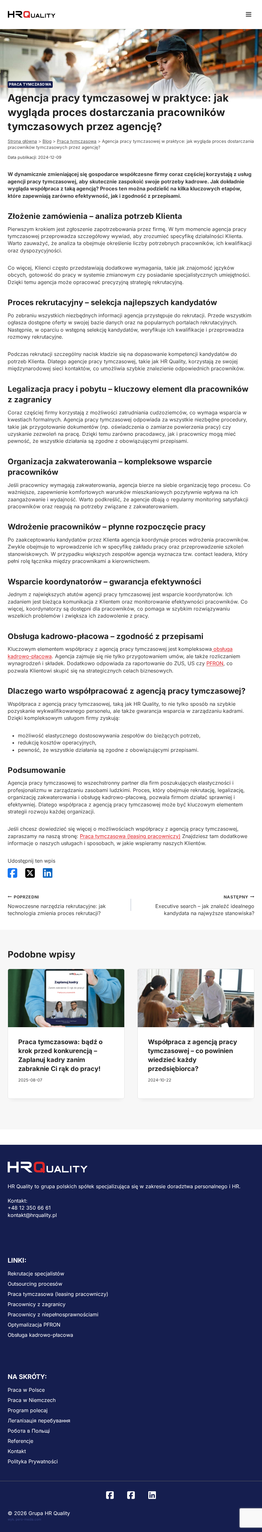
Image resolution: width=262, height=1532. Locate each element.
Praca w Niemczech (32, 1400)
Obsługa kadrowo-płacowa (40, 1335)
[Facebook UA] (131, 1495)
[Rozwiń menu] (248, 14)
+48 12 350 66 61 (29, 1208)
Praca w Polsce (26, 1390)
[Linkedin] (152, 1495)
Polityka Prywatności (33, 1461)
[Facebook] (110, 1495)
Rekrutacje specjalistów (36, 1273)
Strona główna (22, 141)
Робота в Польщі (29, 1431)
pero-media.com (28, 1519)
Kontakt (17, 1451)
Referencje (20, 1441)
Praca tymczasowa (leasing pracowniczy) (130, 836)
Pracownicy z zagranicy (37, 1304)
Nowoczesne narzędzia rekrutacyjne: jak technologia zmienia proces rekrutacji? (57, 906)
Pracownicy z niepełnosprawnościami (53, 1314)
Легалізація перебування (39, 1420)
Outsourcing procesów (35, 1284)
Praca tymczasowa (30, 84)
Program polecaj (28, 1410)
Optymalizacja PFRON (34, 1324)
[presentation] (66, 998)
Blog (46, 141)
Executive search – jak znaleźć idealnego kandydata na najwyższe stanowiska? (204, 906)
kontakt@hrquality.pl (32, 1215)
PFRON (214, 663)
